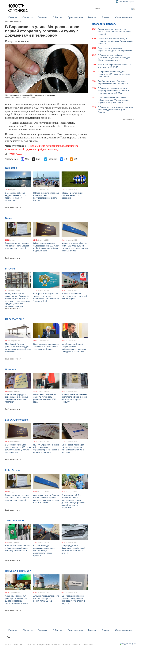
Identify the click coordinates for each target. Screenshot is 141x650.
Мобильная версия (126, 2)
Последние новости (104, 24)
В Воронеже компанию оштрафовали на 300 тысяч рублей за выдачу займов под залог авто (46, 247)
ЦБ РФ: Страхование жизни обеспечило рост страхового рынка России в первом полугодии (46, 448)
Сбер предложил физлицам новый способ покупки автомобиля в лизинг (73, 549)
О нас (8, 644)
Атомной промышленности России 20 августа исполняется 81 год (46, 598)
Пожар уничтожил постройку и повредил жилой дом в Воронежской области (115, 41)
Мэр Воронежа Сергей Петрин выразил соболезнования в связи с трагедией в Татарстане (74, 348)
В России (57, 17)
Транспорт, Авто (14, 520)
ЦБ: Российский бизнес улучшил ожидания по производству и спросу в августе (73, 599)
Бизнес (105, 17)
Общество (27, 17)
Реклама (18, 644)
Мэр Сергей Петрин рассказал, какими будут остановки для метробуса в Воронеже (18, 348)
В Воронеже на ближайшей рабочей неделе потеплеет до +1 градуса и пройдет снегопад (41, 147)
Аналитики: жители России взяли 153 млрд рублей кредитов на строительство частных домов (75, 247)
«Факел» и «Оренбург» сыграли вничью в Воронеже (72, 195)
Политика (43, 17)
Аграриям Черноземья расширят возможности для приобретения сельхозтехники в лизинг (17, 599)
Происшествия (75, 17)
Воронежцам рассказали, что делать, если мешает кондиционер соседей (17, 245)
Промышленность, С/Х (18, 570)
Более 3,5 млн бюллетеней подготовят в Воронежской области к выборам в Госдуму (74, 398)
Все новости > (128, 120)
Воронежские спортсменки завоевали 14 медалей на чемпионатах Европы (46, 346)
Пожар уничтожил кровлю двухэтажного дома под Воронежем (115, 49)
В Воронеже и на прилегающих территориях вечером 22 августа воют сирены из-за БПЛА (113, 90)
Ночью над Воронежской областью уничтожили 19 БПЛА (114, 65)
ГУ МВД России (15, 154)
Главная (12, 17)
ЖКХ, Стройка (13, 470)
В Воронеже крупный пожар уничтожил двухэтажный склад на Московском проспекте (114, 57)
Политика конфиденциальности (43, 644)
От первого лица (123, 17)
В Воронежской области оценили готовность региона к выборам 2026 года (44, 398)
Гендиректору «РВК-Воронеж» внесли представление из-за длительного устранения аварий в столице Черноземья (73, 501)
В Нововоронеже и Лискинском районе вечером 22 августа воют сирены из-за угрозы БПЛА (113, 100)
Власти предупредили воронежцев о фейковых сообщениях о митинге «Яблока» (16, 398)
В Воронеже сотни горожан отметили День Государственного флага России (46, 196)
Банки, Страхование (17, 419)
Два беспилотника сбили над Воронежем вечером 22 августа (113, 82)
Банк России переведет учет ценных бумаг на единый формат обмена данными (73, 448)
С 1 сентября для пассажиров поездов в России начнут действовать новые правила (44, 550)
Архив (66, 644)
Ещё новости (11, 208)
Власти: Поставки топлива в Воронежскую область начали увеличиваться (17, 548)
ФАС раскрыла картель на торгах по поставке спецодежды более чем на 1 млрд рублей (46, 297)
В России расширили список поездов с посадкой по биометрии (74, 296)
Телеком (92, 17)
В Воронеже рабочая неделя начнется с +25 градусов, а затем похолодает (16, 196)
